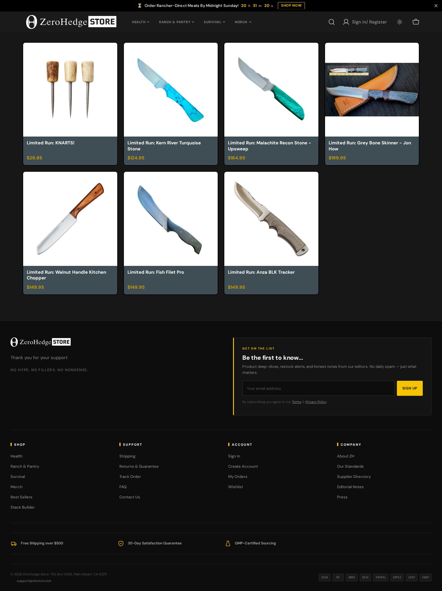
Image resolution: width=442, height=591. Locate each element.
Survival (212, 22)
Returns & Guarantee (139, 466)
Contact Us (129, 497)
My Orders (237, 476)
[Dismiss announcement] (436, 5)
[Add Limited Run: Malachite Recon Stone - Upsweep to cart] (311, 159)
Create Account (243, 466)
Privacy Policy (315, 402)
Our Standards (350, 466)
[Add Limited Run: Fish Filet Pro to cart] (210, 288)
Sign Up (409, 388)
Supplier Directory (354, 476)
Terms (296, 402)
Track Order (130, 476)
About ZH (345, 456)
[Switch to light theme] (399, 22)
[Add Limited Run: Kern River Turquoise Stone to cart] (210, 159)
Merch (241, 22)
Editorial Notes (350, 486)
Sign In (234, 456)
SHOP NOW (291, 5)
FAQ (123, 486)
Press (342, 497)
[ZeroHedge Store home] (41, 342)
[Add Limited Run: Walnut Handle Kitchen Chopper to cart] (110, 288)
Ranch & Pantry (174, 22)
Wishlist (235, 486)
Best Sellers (21, 497)
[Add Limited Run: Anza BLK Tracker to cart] (311, 288)
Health (139, 22)
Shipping (127, 456)
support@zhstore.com (34, 581)
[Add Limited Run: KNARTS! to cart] (110, 159)
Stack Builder (23, 507)
